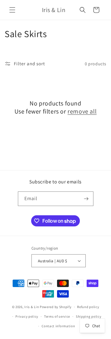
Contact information (58, 326)
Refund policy (88, 307)
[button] (12, 10)
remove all (82, 111)
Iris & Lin (31, 307)
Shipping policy (88, 316)
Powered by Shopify (56, 307)
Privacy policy (26, 316)
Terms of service (57, 316)
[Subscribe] (86, 198)
